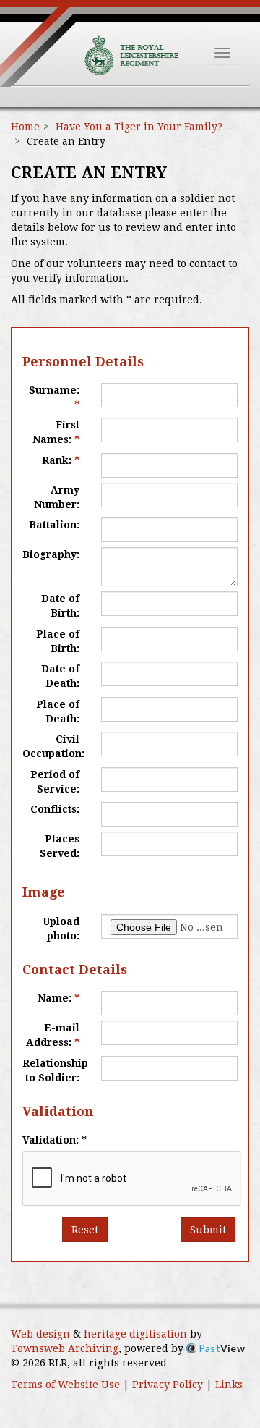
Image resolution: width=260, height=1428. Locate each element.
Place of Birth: (57, 641)
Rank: (60, 460)
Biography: (50, 554)
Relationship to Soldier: (55, 1070)
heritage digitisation (135, 1334)
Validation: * (54, 1140)
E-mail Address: (52, 1035)
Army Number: (56, 497)
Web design (40, 1334)
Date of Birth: (60, 606)
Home (25, 126)
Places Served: (59, 846)
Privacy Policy (167, 1384)
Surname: (54, 397)
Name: (58, 998)
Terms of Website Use (65, 1384)
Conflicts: (54, 809)
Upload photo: (61, 929)
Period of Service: (54, 782)
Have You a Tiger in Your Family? (139, 126)
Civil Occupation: (53, 746)
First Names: (55, 432)
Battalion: (54, 525)
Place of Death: (57, 711)
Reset (85, 1229)
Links (229, 1384)
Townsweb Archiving (64, 1348)
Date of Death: (60, 676)
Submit (208, 1229)
